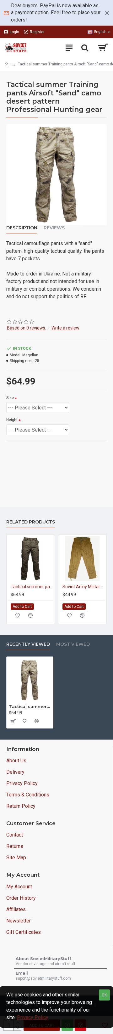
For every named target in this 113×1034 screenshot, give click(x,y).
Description (21, 228)
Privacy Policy (32, 1017)
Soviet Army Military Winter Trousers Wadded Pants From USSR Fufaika (83, 586)
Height (12, 420)
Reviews (54, 228)
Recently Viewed (28, 644)
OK (104, 995)
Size (10, 398)
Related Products (30, 522)
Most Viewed (73, 644)
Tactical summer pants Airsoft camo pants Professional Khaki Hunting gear (32, 586)
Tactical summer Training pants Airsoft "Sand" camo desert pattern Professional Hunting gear (30, 706)
